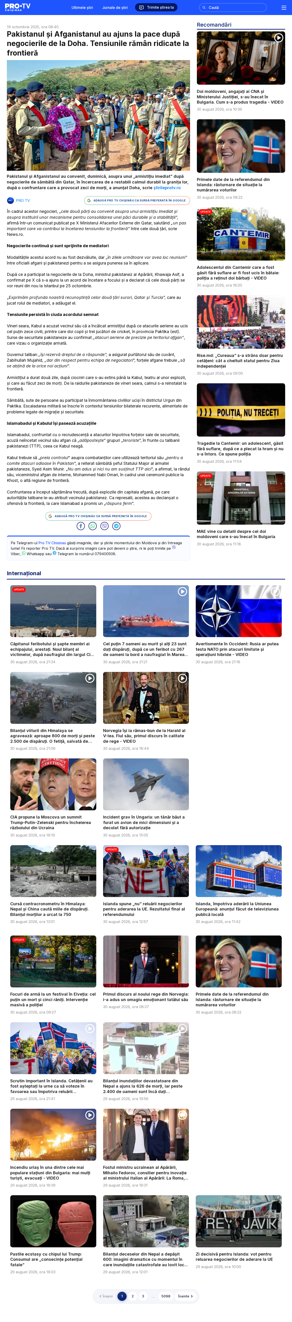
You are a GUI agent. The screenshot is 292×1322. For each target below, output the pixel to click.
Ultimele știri (82, 7)
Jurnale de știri (115, 7)
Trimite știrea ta (160, 7)
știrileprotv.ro (167, 187)
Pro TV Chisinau (52, 543)
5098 (166, 1296)
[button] (81, 526)
